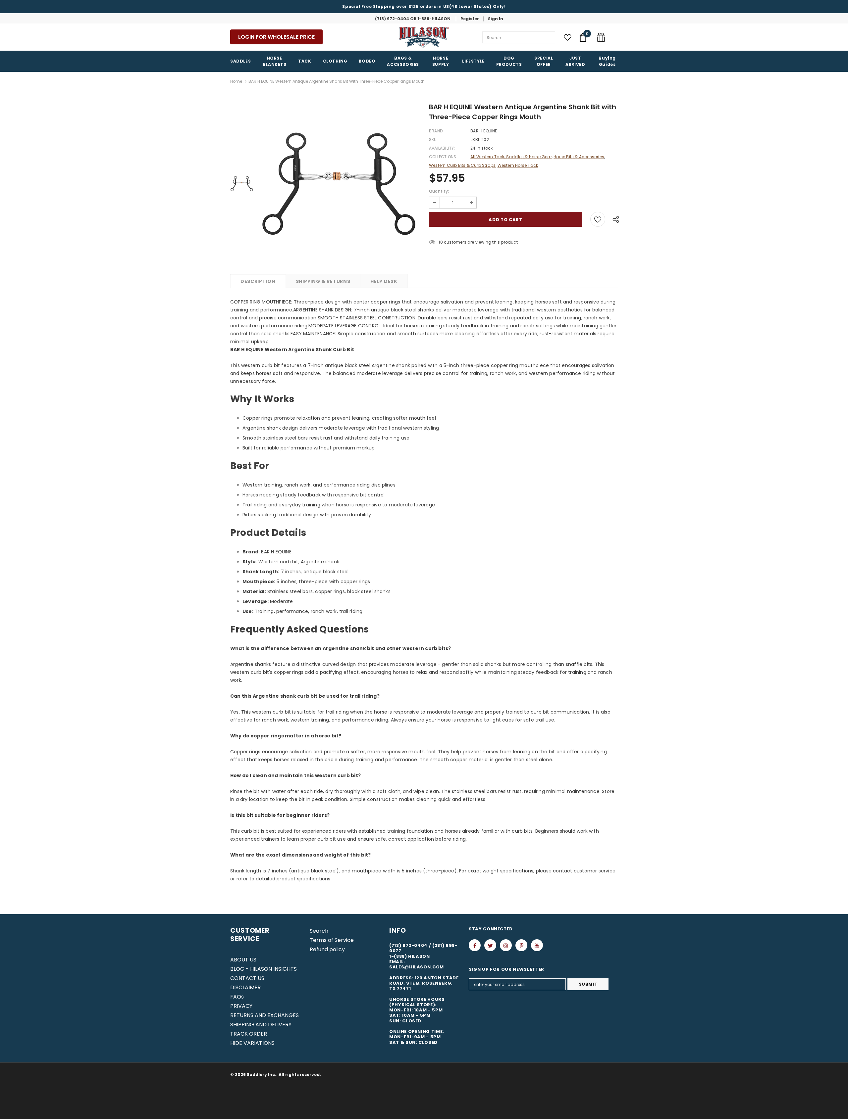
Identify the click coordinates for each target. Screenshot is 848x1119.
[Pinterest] (521, 945)
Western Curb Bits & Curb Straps (462, 165)
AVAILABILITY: (442, 148)
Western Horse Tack (518, 165)
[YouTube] (537, 945)
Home (236, 81)
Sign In (495, 19)
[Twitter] (490, 945)
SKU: (433, 139)
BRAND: (436, 131)
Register (469, 19)
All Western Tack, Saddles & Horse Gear (511, 157)
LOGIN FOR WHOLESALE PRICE (276, 37)
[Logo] (424, 37)
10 (441, 242)
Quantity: (439, 191)
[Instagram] (506, 945)
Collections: (443, 157)
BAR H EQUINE (483, 131)
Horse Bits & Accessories (579, 157)
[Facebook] (475, 945)
